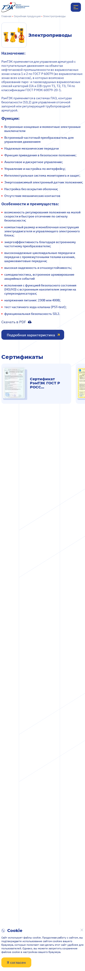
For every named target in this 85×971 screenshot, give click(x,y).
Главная (6, 16)
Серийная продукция (27, 16)
